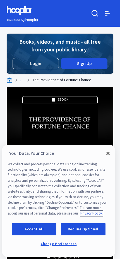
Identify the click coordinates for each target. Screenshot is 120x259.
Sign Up (84, 64)
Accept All (34, 229)
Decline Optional (83, 229)
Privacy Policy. (91, 213)
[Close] (108, 153)
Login (35, 64)
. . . (22, 80)
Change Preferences (59, 243)
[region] (58, 201)
